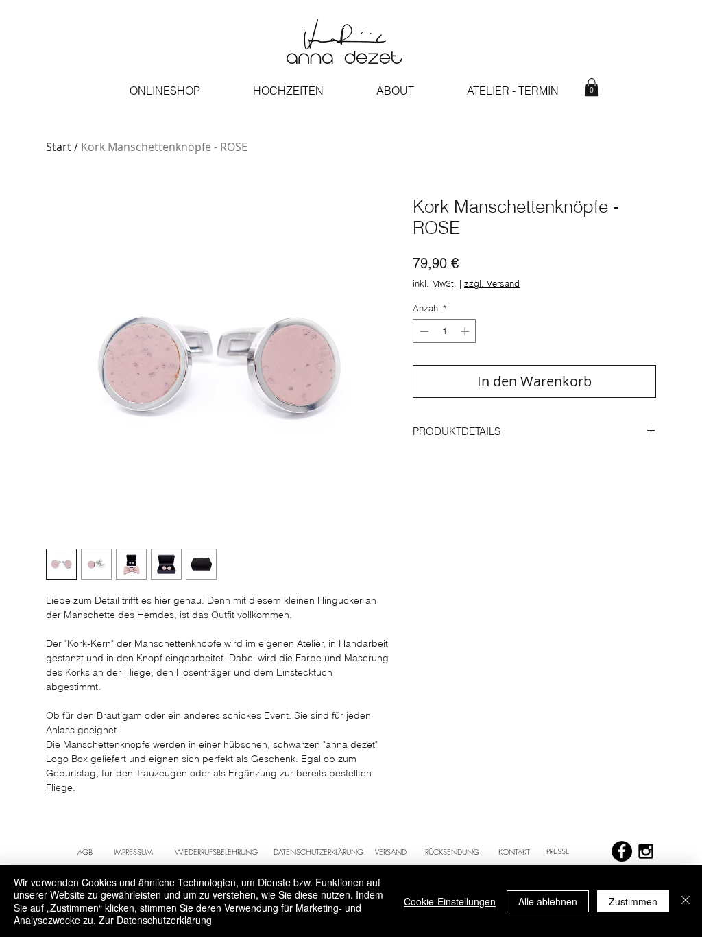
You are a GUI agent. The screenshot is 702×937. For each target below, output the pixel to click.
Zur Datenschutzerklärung (155, 920)
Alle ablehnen (547, 901)
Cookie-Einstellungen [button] (450, 901)
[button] (591, 87)
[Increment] (466, 331)
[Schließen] (685, 901)
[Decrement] (423, 331)
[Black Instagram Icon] (646, 851)
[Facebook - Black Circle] (622, 851)
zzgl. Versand (492, 283)
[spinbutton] (444, 331)
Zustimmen (633, 901)
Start (58, 146)
